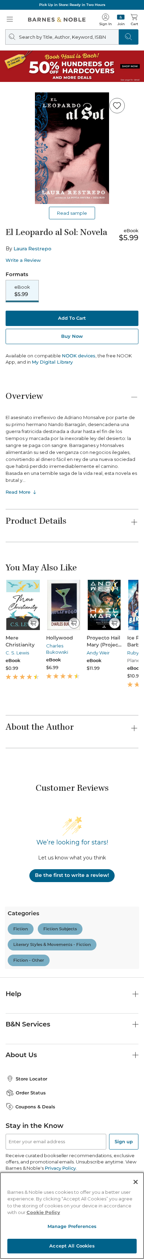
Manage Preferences (72, 1226)
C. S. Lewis (17, 652)
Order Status (31, 1092)
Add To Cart (72, 318)
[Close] (135, 1182)
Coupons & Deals (35, 1106)
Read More (18, 492)
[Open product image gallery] (72, 148)
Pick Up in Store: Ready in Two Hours (72, 4)
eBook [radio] (22, 290)
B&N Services (28, 1024)
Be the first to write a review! (72, 875)
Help (13, 994)
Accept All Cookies (71, 1246)
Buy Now (72, 336)
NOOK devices (78, 355)
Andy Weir (98, 652)
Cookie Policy (43, 1212)
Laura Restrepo (32, 248)
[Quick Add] (33, 623)
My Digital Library (52, 362)
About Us (21, 1055)
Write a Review (23, 260)
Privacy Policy (60, 1168)
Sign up (124, 1141)
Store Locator (31, 1079)
